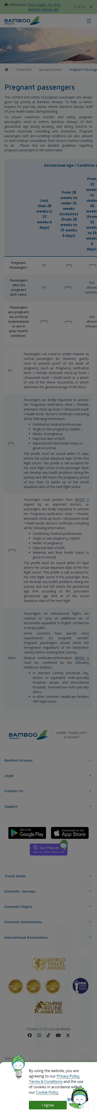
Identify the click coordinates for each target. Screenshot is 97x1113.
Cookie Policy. (47, 1092)
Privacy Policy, (68, 1076)
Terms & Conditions (45, 1081)
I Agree (48, 1105)
